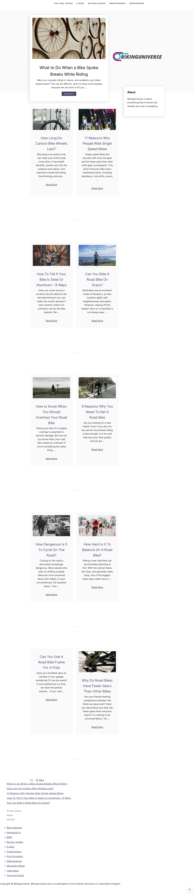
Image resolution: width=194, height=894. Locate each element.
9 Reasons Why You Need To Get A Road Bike (97, 411)
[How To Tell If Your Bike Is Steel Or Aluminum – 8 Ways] (51, 255)
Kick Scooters (15, 856)
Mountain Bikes (16, 865)
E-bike (10, 846)
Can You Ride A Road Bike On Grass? (97, 279)
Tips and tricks (15, 875)
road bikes (13, 870)
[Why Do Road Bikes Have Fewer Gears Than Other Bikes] (97, 661)
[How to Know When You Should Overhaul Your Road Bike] (51, 387)
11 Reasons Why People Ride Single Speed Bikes (97, 143)
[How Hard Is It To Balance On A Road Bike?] (97, 525)
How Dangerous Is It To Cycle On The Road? (51, 549)
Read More (70, 94)
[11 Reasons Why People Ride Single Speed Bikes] (97, 119)
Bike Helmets (14, 827)
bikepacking (14, 832)
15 (37, 780)
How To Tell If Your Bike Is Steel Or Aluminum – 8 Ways (51, 279)
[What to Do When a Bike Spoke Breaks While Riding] (69, 38)
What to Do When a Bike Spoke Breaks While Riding (37, 783)
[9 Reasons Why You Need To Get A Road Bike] (97, 387)
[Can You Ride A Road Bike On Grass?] (97, 255)
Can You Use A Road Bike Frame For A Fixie (51, 662)
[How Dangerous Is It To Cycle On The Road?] (51, 525)
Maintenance (14, 861)
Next (41, 780)
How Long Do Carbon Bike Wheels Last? (51, 143)
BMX (9, 837)
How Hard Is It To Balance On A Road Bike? (97, 549)
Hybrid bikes (14, 851)
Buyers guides (15, 842)
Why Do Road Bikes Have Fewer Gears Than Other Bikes (97, 685)
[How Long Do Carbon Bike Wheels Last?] (51, 119)
